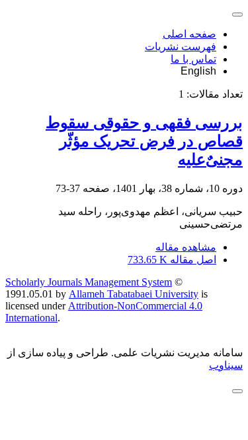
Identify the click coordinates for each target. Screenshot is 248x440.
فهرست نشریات (180, 46)
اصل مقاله (172, 259)
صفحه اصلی (189, 34)
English (198, 71)
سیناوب (226, 365)
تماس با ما (193, 59)
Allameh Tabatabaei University (133, 293)
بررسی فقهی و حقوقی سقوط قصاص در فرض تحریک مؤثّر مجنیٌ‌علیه (144, 141)
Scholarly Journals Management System (88, 282)
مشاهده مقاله (185, 247)
